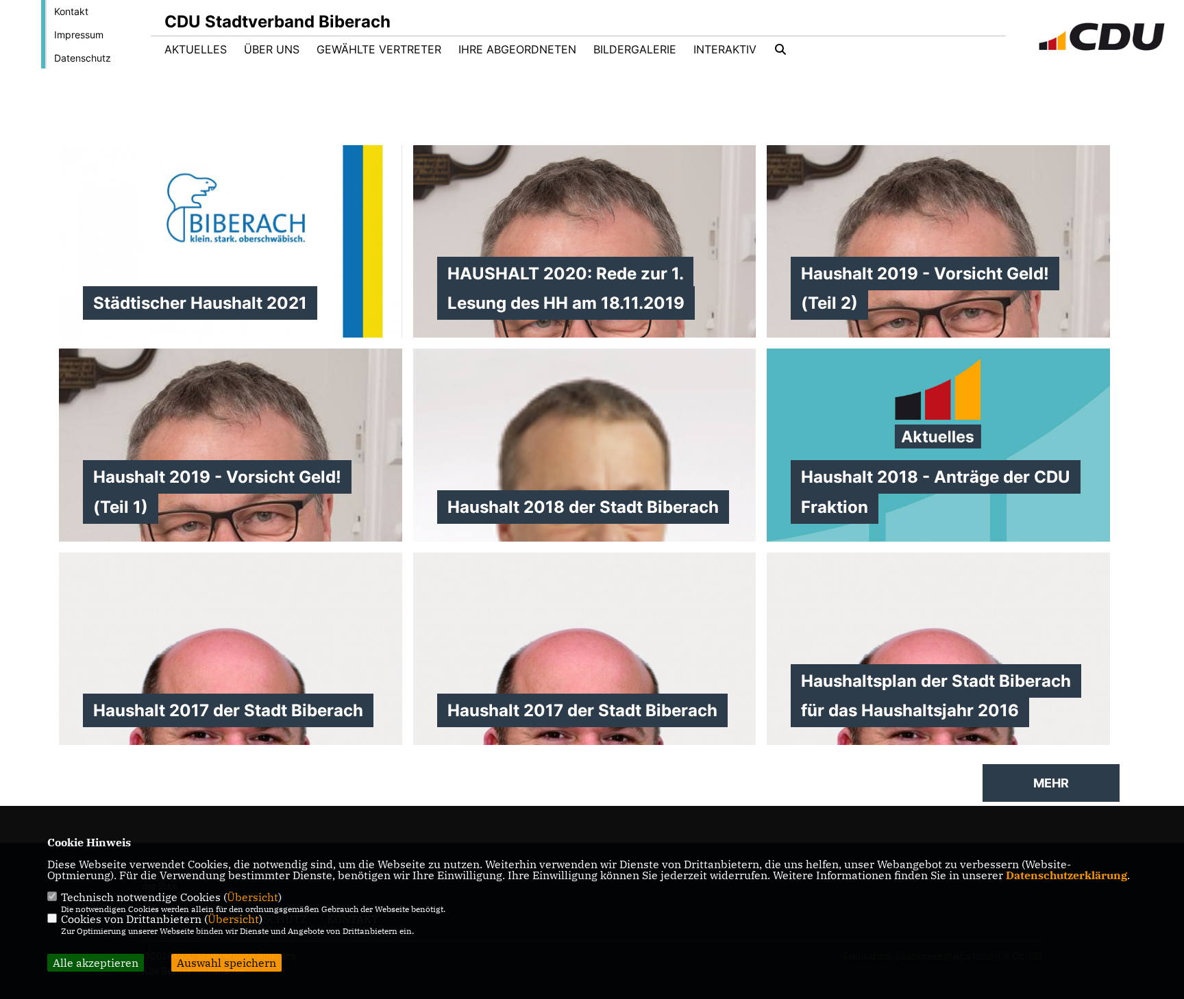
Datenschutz (82, 58)
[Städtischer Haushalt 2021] (230, 331)
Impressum (78, 34)
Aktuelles (195, 49)
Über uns (271, 49)
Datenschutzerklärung (1066, 875)
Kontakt (71, 11)
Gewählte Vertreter (379, 49)
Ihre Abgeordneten (517, 49)
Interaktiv (724, 49)
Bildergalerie (634, 49)
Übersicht (252, 897)
